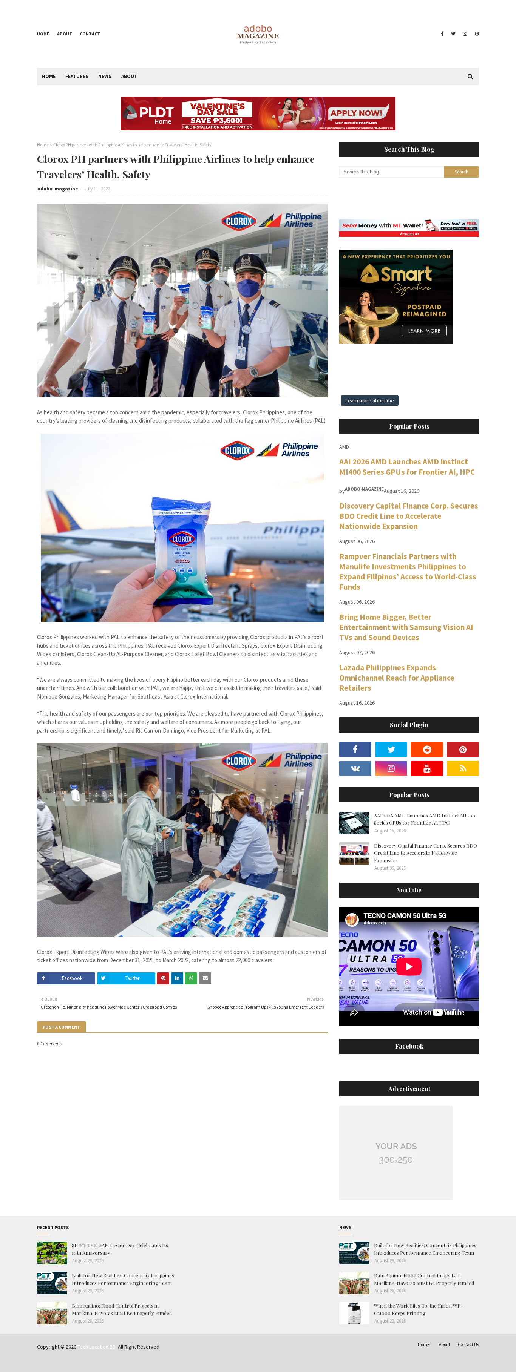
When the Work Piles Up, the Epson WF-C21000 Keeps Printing (418, 1309)
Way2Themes (90, 1361)
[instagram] (465, 34)
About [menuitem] (129, 76)
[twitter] (453, 34)
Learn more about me (370, 400)
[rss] (463, 768)
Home (43, 34)
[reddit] (427, 749)
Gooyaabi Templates (154, 1361)
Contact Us (468, 1344)
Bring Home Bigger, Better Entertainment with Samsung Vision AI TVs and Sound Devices (406, 627)
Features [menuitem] (76, 76)
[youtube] (427, 768)
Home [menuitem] (49, 76)
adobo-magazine (57, 188)
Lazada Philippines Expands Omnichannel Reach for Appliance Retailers (396, 677)
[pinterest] (476, 34)
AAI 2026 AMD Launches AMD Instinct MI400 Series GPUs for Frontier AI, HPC (407, 467)
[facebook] (442, 34)
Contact (90, 34)
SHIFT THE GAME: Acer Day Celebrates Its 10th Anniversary (120, 1249)
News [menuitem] (104, 76)
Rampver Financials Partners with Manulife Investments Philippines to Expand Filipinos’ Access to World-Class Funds (407, 571)
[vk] (355, 768)
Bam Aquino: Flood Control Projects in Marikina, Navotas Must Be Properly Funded (122, 1309)
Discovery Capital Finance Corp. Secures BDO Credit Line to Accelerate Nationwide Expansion (408, 516)
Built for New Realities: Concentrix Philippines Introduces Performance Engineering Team (123, 1279)
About (64, 34)
